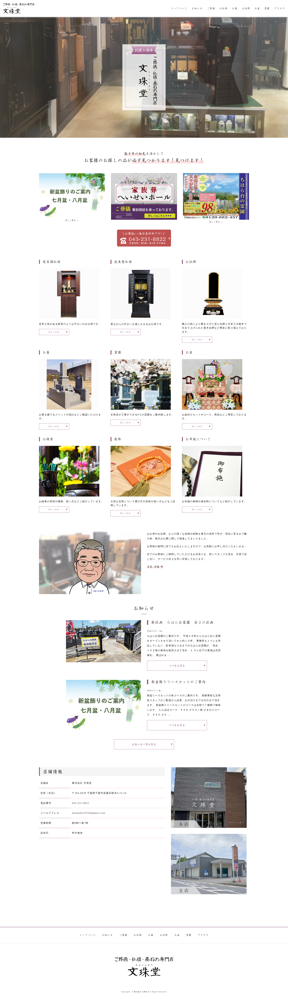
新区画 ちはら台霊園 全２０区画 (182, 622)
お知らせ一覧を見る (144, 744)
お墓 (234, 8)
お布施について (198, 439)
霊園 (267, 8)
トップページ (179, 8)
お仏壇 (223, 8)
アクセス (279, 8)
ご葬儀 (211, 8)
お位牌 (246, 8)
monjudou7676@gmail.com (88, 813)
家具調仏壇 (52, 262)
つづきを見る (177, 665)
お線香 (48, 439)
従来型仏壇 (123, 262)
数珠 (117, 439)
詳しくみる (54, 332)
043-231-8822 (80, 803)
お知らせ (197, 8)
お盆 (257, 8)
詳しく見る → (72, 220)
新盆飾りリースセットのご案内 (178, 682)
